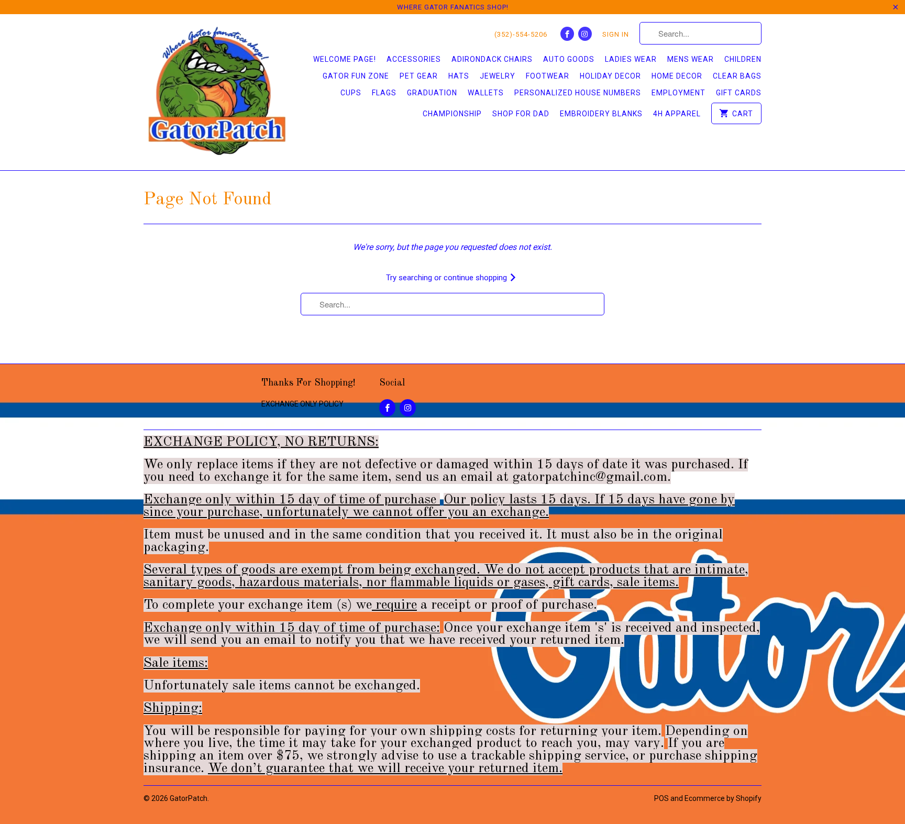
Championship (452, 113)
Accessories (414, 59)
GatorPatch (188, 798)
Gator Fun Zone (356, 76)
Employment (678, 93)
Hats (458, 76)
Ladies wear (631, 59)
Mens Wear (690, 59)
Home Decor (677, 76)
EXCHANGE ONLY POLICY (302, 404)
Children (742, 59)
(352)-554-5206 (520, 34)
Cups (350, 93)
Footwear (547, 76)
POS (661, 798)
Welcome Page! (344, 59)
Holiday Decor (610, 76)
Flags (384, 93)
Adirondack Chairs (492, 59)
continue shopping (476, 277)
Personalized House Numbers (577, 93)
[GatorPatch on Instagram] (585, 34)
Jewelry (497, 76)
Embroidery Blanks (601, 113)
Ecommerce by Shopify (723, 798)
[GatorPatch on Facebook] (567, 34)
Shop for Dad (520, 113)
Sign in (615, 34)
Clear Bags (737, 76)
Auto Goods (568, 59)
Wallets (486, 93)
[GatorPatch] (217, 92)
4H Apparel (677, 113)
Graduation (432, 93)
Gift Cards (738, 93)
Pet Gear (419, 76)
